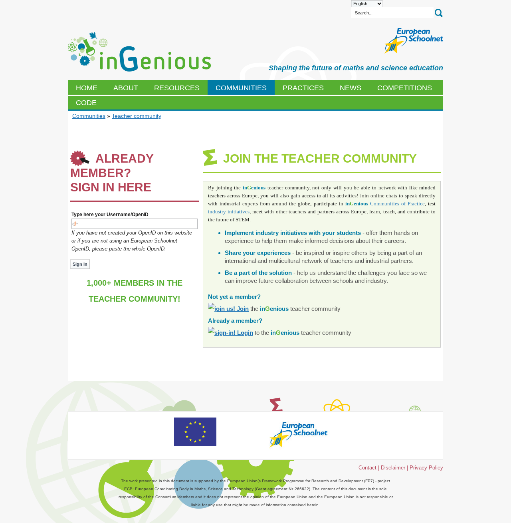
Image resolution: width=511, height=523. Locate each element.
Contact (367, 468)
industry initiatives (229, 212)
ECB (139, 52)
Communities (88, 116)
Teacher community (136, 116)
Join (242, 308)
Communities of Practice (397, 204)
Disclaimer (393, 468)
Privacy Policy (426, 468)
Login (244, 332)
